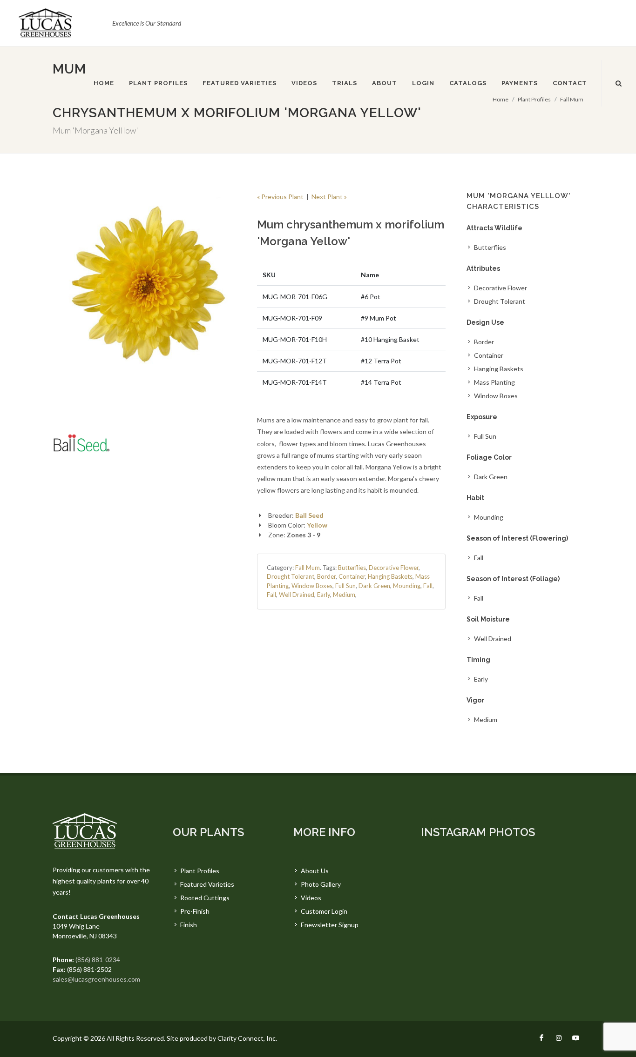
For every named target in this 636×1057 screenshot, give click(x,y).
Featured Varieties (207, 884)
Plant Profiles (199, 871)
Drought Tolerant (290, 576)
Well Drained (296, 594)
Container (351, 576)
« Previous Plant (280, 197)
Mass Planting (494, 382)
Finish (188, 925)
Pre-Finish (195, 911)
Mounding (406, 585)
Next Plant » (329, 197)
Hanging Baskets (390, 576)
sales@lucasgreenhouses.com (96, 979)
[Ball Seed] (81, 443)
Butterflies (352, 567)
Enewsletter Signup (330, 925)
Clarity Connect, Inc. (247, 1038)
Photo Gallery (321, 884)
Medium (344, 594)
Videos (311, 898)
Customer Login (324, 911)
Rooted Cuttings (205, 898)
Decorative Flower (394, 567)
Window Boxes (311, 585)
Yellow (317, 525)
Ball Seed (309, 515)
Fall (428, 585)
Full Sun (345, 585)
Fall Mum (307, 567)
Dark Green (374, 585)
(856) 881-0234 (97, 959)
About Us (315, 871)
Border (326, 576)
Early (323, 594)
